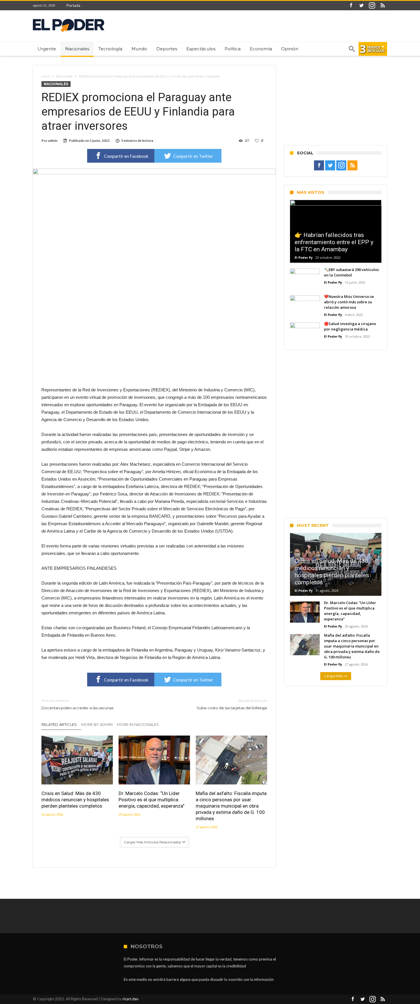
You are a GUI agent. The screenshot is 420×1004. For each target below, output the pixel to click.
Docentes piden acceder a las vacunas (77, 704)
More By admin (97, 724)
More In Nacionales (138, 724)
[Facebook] (350, 5)
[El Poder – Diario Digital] (68, 19)
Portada (73, 5)
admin (52, 140)
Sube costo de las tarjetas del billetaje (232, 704)
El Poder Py (304, 257)
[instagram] (372, 5)
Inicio (45, 76)
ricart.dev (131, 999)
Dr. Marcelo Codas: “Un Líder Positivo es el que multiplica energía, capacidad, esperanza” (152, 799)
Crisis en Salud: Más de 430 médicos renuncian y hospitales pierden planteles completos (75, 799)
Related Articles (59, 724)
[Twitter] (361, 5)
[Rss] (382, 5)
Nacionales (64, 76)
